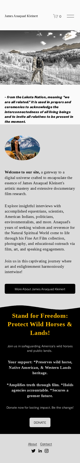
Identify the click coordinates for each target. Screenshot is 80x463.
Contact (46, 444)
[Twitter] (33, 451)
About (32, 444)
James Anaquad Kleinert (21, 16)
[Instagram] (47, 451)
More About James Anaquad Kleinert (40, 289)
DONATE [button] (40, 422)
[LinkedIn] (40, 451)
